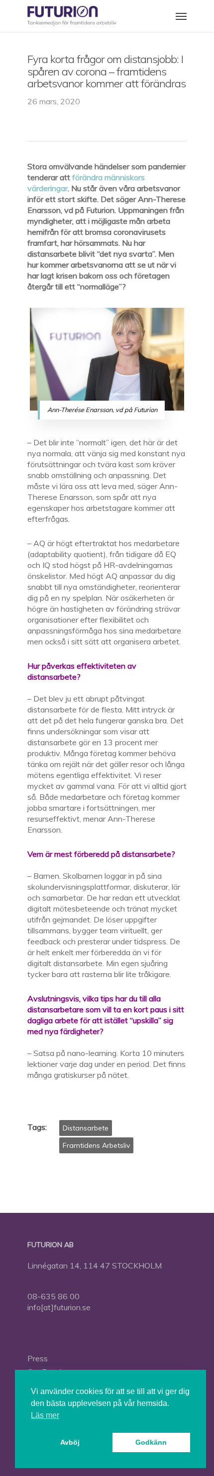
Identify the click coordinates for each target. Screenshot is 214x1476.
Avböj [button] (70, 1442)
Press (37, 1358)
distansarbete (85, 1128)
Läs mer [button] (45, 1415)
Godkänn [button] (151, 1442)
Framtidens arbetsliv (96, 1145)
